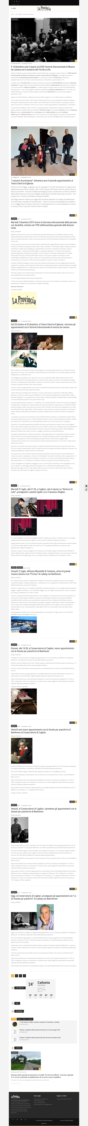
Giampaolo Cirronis (27, 63)
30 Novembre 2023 (25, 1039)
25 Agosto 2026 (15, 1072)
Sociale (14, 218)
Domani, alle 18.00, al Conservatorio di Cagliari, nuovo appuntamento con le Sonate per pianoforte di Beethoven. (42, 650)
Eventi (13, 567)
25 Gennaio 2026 (24, 1024)
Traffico (14, 1019)
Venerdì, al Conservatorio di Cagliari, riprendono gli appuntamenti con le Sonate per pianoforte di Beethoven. (43, 810)
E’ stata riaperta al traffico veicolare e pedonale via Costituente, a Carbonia (39, 1022)
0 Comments (23, 1072)
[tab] (14, 1019)
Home (12, 14)
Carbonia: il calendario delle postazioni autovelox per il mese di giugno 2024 (40, 1030)
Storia (19, 1019)
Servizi (24, 1019)
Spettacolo (14, 19)
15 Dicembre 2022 (16, 63)
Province (30, 1019)
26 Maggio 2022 (15, 177)
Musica (14, 127)
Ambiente (14, 1052)
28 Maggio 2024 (24, 1032)
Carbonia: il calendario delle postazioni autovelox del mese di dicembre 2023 (40, 1037)
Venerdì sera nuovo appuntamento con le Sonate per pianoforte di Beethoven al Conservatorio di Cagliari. (41, 731)
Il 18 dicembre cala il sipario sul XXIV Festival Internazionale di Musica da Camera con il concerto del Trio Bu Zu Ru (43, 68)
